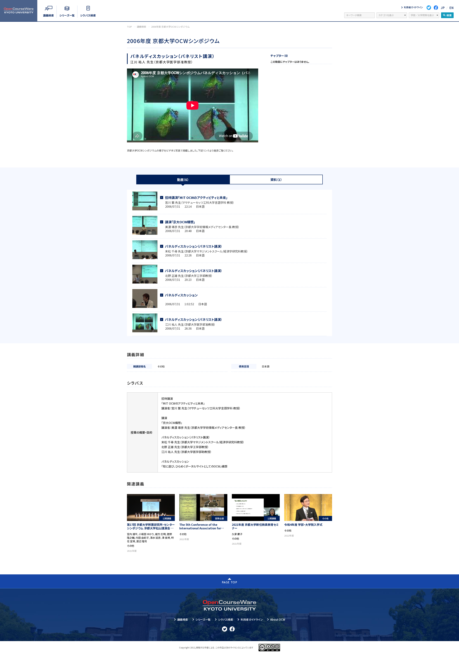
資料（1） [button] (276, 179)
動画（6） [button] (183, 179)
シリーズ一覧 (202, 619)
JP (443, 7)
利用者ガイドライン (252, 619)
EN (451, 7)
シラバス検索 (225, 619)
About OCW (277, 619)
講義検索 (182, 619)
